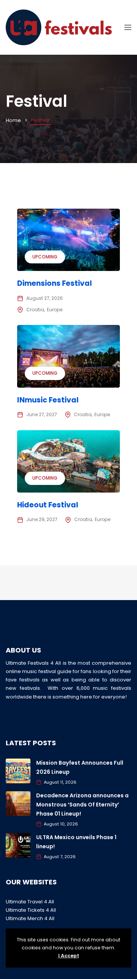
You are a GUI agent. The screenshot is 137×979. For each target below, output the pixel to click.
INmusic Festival (48, 400)
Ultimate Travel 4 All (30, 901)
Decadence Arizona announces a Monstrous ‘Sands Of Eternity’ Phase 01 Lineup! (82, 804)
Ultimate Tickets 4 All (31, 910)
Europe (54, 309)
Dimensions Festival (54, 283)
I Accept (68, 955)
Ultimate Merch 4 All (30, 918)
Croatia (35, 309)
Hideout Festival (47, 505)
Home (13, 120)
